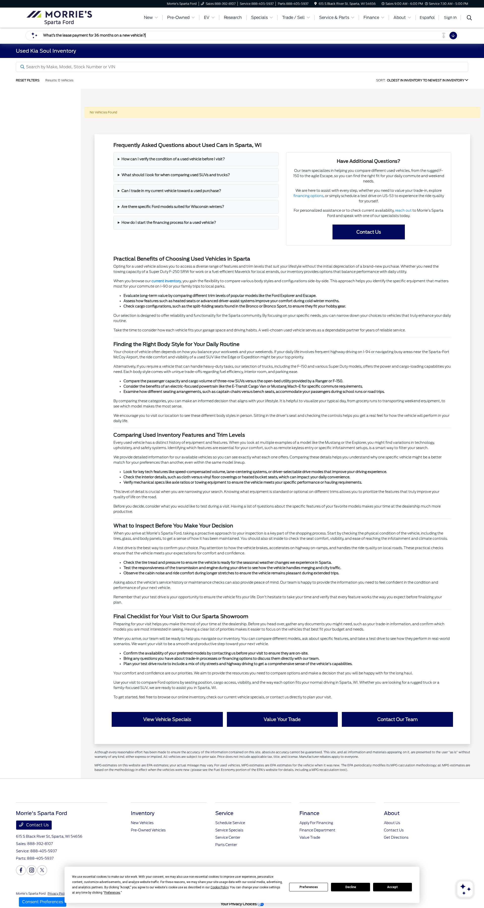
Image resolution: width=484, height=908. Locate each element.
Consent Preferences (42, 901)
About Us (392, 823)
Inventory (143, 813)
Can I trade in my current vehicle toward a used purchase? (171, 191)
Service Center (227, 837)
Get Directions (396, 837)
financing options (308, 196)
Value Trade (309, 837)
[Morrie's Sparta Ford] (59, 17)
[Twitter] (42, 870)
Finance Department (317, 830)
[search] (469, 18)
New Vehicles (142, 823)
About (392, 813)
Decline (350, 887)
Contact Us (37, 825)
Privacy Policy (58, 893)
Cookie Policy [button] (219, 887)
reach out (403, 210)
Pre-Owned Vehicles (148, 830)
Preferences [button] (112, 892)
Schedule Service (230, 823)
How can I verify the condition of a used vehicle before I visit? (173, 159)
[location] (315, 4)
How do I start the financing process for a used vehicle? (169, 223)
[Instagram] (31, 870)
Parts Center (226, 845)
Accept (392, 887)
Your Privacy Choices (239, 904)
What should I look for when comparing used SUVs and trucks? (176, 175)
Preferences (308, 887)
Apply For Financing (316, 823)
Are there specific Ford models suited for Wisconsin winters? (173, 207)
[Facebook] (21, 870)
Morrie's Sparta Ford (31, 893)
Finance (309, 813)
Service (224, 813)
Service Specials (229, 830)
